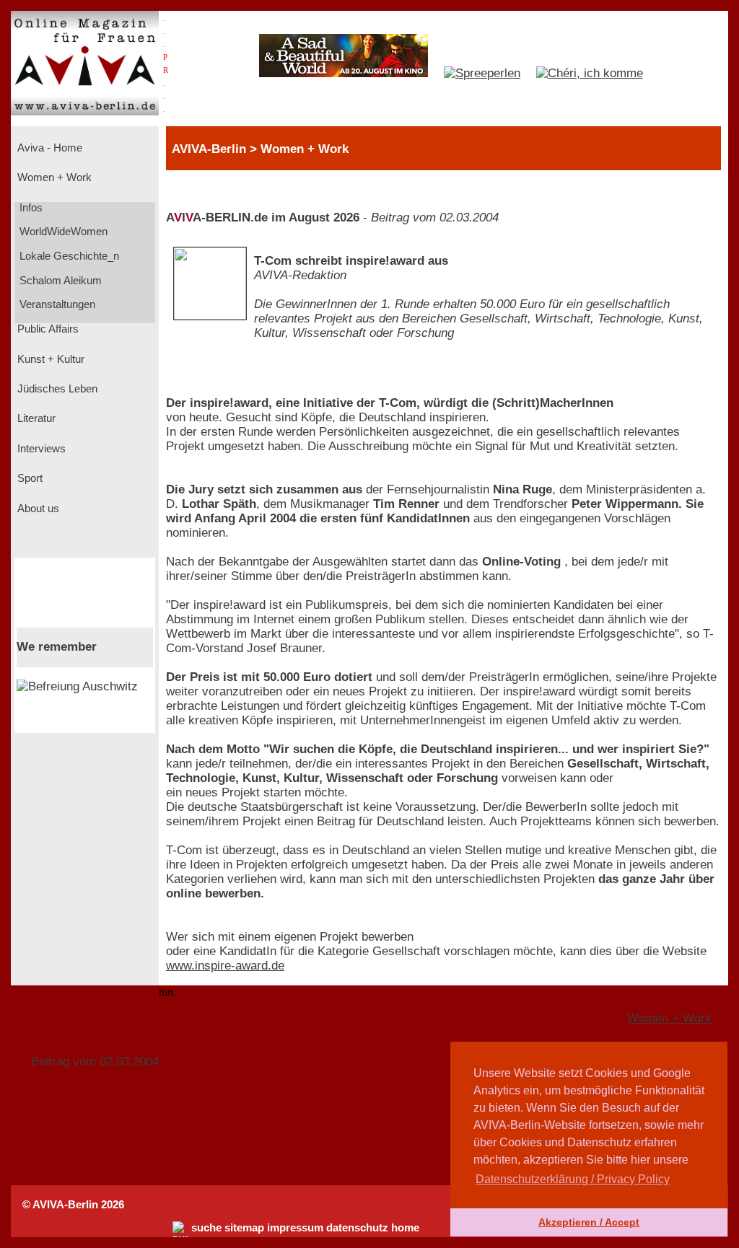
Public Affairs (46, 329)
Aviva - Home (48, 148)
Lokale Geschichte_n (68, 256)
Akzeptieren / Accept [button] (588, 1222)
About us (36, 508)
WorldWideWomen (62, 231)
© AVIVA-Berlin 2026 (73, 1204)
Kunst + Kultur (49, 359)
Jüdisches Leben (55, 389)
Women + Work (53, 177)
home (405, 1228)
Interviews (40, 448)
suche (206, 1228)
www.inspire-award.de (225, 965)
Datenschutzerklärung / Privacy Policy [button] (573, 1179)
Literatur (35, 418)
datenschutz (357, 1228)
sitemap (244, 1228)
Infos (30, 208)
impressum (295, 1228)
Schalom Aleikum (59, 280)
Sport (28, 478)
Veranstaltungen (56, 304)
